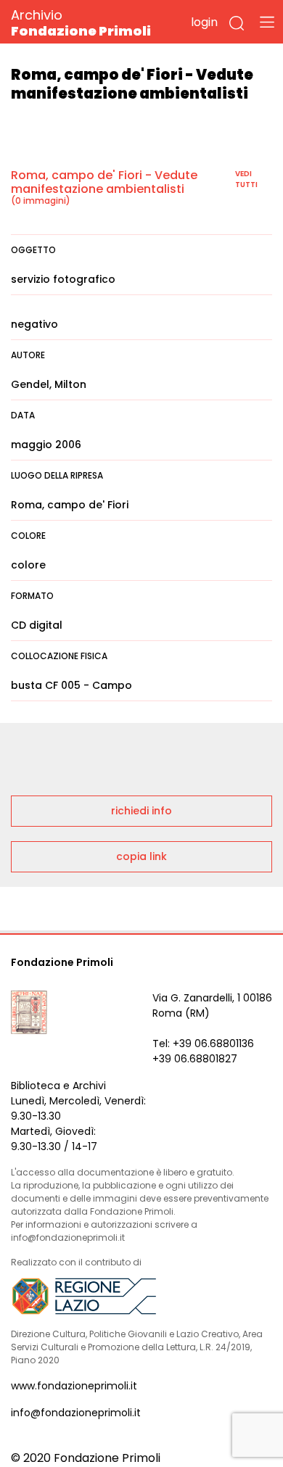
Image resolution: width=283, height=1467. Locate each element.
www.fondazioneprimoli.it (74, 1386)
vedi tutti (246, 179)
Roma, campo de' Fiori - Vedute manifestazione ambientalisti (104, 182)
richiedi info (141, 810)
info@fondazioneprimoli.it (76, 1412)
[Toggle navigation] (267, 22)
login (204, 22)
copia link (141, 856)
